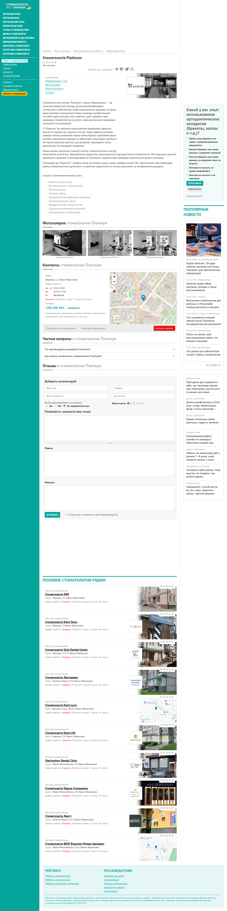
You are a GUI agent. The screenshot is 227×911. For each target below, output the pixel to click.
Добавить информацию (14, 93)
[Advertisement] (110, 23)
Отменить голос (128, 403)
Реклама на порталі (12, 85)
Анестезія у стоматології (16, 45)
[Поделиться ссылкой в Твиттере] (126, 69)
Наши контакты (54, 88)
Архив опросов (194, 195)
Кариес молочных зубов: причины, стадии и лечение (202, 420)
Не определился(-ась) (78, 405)
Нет (59, 405)
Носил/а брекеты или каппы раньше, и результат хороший (205, 151)
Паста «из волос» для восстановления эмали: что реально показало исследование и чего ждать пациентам (202, 341)
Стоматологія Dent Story (61, 622)
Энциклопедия (11, 76)
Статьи (6, 68)
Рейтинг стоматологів (57, 879)
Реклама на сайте (114, 875)
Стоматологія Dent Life (60, 733)
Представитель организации (61, 328)
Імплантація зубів (12, 26)
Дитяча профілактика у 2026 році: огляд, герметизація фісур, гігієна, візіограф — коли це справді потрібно (203, 407)
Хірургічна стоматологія (16, 49)
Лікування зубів (11, 14)
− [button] (114, 281)
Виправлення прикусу (15, 41)
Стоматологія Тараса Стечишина (66, 788)
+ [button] (114, 277)
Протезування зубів (13, 22)
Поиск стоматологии (15, 60)
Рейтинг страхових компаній (62, 883)
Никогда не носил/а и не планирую (202, 177)
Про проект (110, 891)
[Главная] (20, 6)
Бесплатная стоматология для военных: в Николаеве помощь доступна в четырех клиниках (203, 305)
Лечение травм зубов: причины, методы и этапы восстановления (201, 287)
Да (51, 405)
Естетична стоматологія (16, 53)
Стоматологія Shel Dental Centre (66, 650)
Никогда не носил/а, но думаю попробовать (201, 169)
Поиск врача (10, 64)
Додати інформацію (115, 883)
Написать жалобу (164, 328)
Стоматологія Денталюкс (61, 677)
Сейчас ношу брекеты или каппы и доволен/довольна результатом (203, 142)
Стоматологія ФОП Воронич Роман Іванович (74, 844)
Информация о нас (56, 80)
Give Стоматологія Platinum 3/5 (136, 403)
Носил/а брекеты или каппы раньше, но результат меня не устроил (205, 160)
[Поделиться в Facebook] (121, 69)
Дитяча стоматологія (14, 34)
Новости (7, 72)
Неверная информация (93, 328)
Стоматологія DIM (57, 594)
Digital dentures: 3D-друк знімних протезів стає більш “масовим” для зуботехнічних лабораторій (203, 268)
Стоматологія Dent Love (61, 705)
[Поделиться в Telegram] (116, 69)
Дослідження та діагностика (18, 38)
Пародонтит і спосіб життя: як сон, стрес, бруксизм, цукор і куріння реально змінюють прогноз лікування (203, 491)
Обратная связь (10, 89)
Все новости (213, 365)
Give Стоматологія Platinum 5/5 (142, 403)
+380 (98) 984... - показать (62, 308)
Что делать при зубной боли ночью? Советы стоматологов (203, 353)
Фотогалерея (52, 84)
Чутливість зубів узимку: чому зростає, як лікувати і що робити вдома (203, 473)
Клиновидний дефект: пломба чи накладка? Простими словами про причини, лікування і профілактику (200, 442)
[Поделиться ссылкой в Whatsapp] (132, 69)
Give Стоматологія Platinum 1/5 (131, 403)
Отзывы (49, 92)
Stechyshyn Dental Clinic (61, 760)
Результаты (194, 189)
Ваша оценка (119, 403)
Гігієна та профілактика (16, 30)
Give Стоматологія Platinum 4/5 (139, 403)
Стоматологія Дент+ (58, 816)
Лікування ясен (11, 18)
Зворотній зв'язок (114, 887)
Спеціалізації (111, 879)
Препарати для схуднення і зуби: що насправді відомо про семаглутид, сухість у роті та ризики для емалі (203, 387)
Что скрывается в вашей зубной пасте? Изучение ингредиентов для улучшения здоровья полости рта (203, 322)
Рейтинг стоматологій (57, 875)
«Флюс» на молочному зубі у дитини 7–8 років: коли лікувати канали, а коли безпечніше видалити (202, 458)
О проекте (7, 82)
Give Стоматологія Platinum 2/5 (134, 403)
